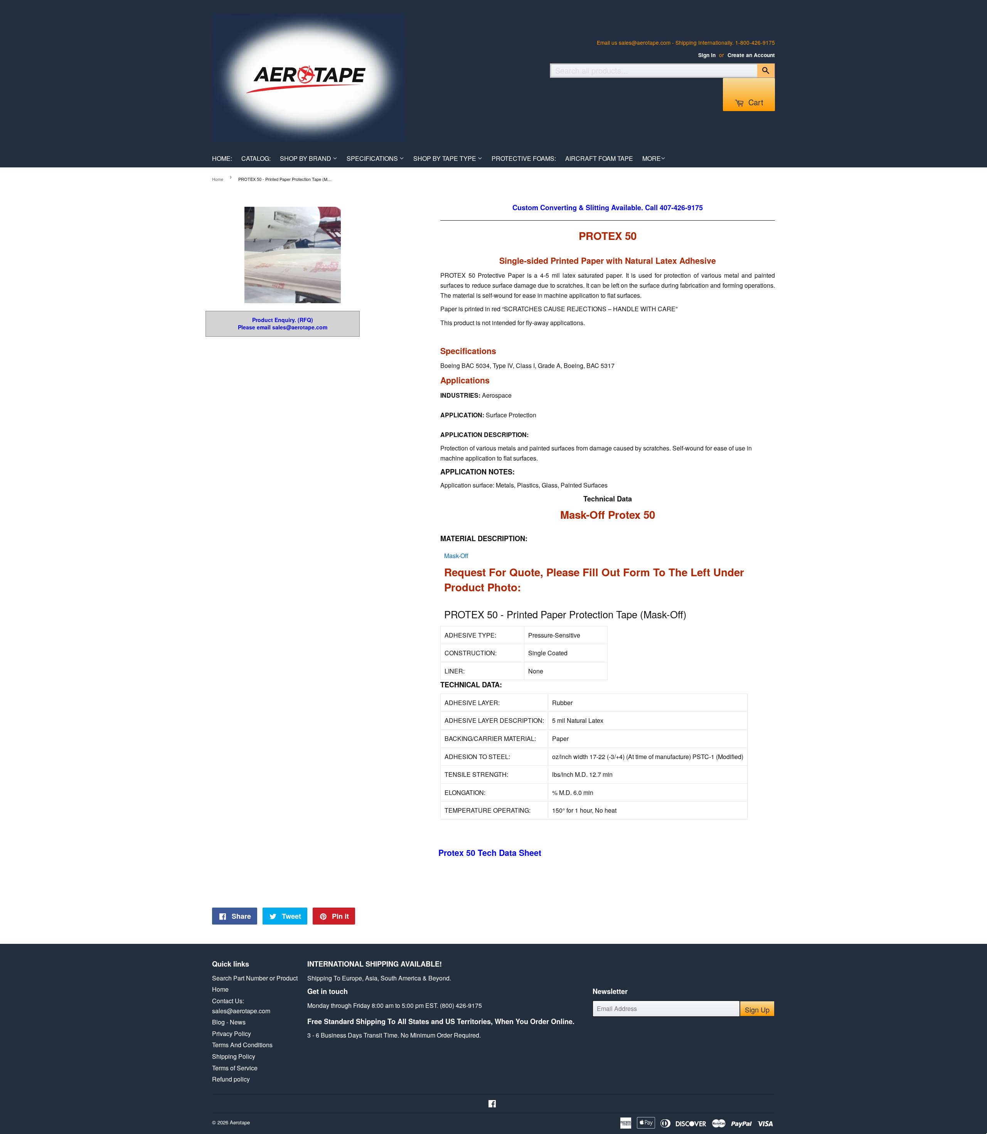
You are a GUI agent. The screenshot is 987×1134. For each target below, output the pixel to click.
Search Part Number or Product (255, 978)
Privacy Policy (231, 1033)
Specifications (373, 158)
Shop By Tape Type (445, 158)
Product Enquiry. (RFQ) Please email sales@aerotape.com (282, 323)
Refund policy (231, 1079)
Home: (222, 158)
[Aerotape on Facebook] (492, 1104)
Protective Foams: (524, 158)
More (651, 158)
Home (217, 179)
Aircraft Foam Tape (599, 158)
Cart (754, 102)
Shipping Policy (233, 1056)
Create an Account (751, 55)
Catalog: (256, 158)
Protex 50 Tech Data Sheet (489, 853)
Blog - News (229, 1022)
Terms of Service (235, 1067)
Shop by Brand (306, 158)
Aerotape (240, 1122)
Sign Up (757, 1009)
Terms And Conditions (242, 1044)
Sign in (707, 55)
